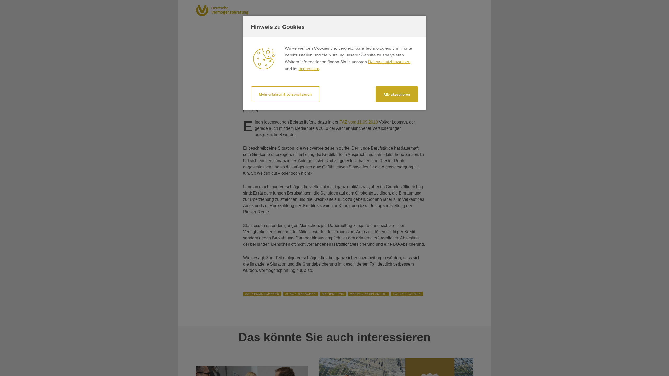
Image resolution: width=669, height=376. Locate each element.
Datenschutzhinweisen (389, 62)
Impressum (309, 69)
